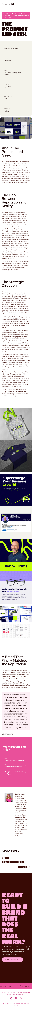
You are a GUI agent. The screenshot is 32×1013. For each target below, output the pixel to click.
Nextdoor (18, 1008)
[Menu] (30, 4)
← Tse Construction (13, 860)
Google (24, 1008)
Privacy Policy (20, 994)
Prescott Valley (15, 1003)
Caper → (24, 867)
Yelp (13, 1008)
